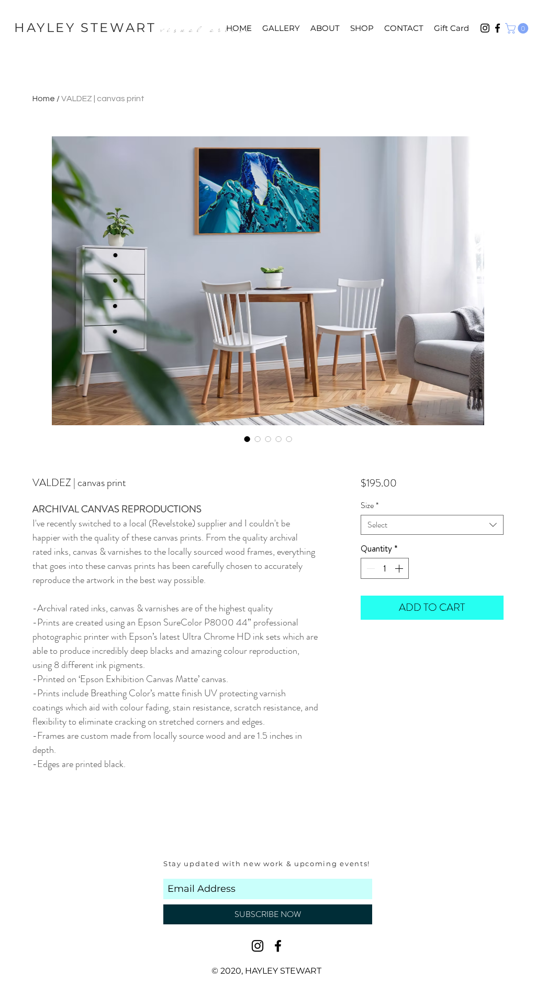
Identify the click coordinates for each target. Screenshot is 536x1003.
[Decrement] (369, 568)
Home (43, 98)
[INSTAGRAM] (257, 946)
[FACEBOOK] (278, 946)
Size (369, 505)
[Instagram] (485, 28)
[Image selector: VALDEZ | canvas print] (247, 439)
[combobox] (432, 525)
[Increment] (400, 568)
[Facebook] (498, 28)
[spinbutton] (385, 568)
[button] (518, 28)
